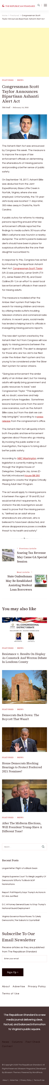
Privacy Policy (37, 986)
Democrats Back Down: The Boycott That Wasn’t (20, 717)
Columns (17, 1042)
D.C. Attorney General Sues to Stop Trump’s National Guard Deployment (24, 906)
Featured (8, 80)
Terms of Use (10, 993)
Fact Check (33, 1042)
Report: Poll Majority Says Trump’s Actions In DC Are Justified (24, 894)
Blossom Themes (13, 1072)
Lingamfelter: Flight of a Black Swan (19, 868)
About (6, 986)
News (20, 80)
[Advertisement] (24, 52)
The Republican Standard (30, 1065)
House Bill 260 (32, 475)
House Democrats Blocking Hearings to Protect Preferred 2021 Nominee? (22, 767)
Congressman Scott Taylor (28, 268)
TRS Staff (6, 107)
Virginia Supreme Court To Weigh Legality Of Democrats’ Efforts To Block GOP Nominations (24, 880)
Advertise (19, 986)
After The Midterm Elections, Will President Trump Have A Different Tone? (22, 827)
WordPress (37, 1072)
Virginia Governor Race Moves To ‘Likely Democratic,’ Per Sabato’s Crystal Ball (21, 918)
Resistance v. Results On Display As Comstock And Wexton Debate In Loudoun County (24, 658)
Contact (7, 1046)
